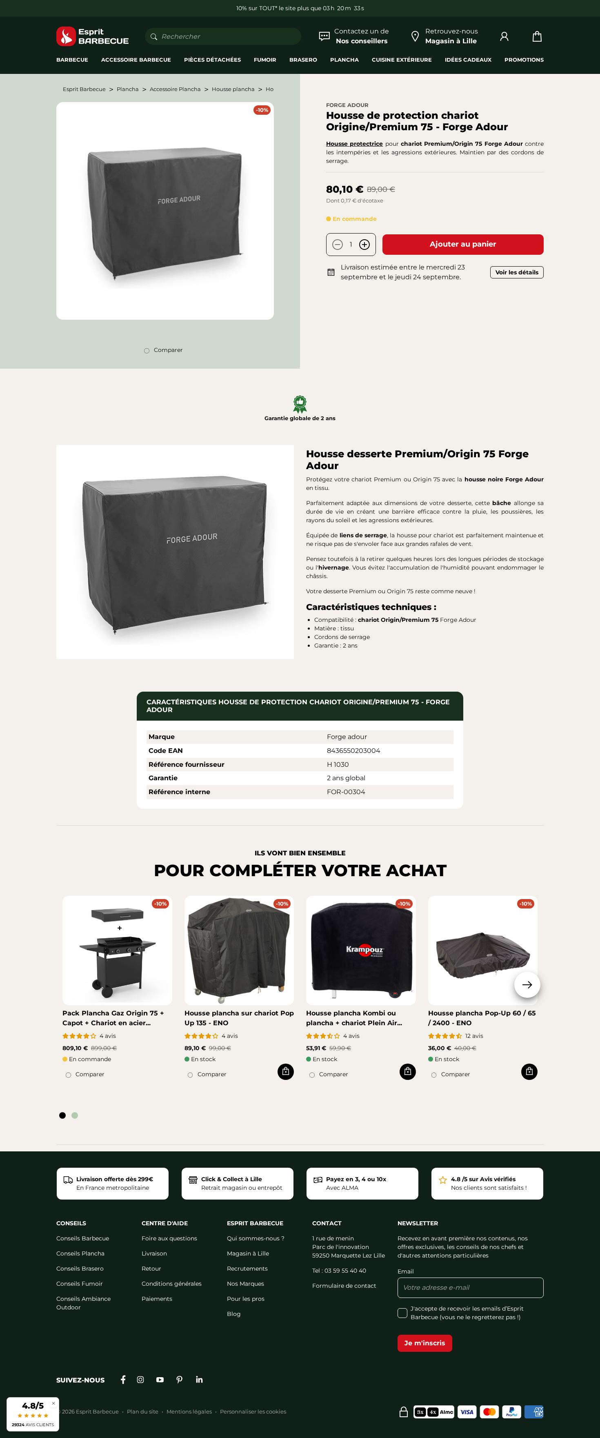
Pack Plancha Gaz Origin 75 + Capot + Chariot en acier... (113, 1018)
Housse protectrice (354, 143)
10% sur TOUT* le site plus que (278, 8)
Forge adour (347, 105)
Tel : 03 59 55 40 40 (339, 1270)
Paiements (157, 1298)
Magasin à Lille (248, 1253)
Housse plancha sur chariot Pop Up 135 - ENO (239, 1018)
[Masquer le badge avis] (53, 1403)
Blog (234, 1314)
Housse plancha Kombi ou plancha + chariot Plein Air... (354, 1018)
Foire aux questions (169, 1238)
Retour (151, 1268)
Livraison (154, 1253)
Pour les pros (245, 1298)
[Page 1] (62, 1115)
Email (406, 1271)
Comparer (168, 350)
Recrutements (247, 1268)
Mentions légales (189, 1411)
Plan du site (142, 1411)
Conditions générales (172, 1283)
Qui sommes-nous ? (255, 1238)
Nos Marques (245, 1283)
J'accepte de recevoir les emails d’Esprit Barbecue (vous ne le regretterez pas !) (467, 1313)
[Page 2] (74, 1115)
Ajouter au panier (463, 244)
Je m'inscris (424, 1343)
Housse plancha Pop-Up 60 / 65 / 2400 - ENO (482, 1018)
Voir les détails (517, 272)
